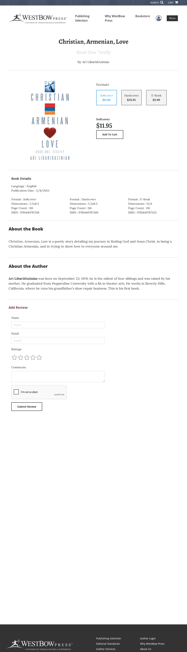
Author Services (105, 649)
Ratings (16, 349)
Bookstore (142, 16)
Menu (172, 18)
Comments (18, 367)
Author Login (148, 638)
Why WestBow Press (115, 18)
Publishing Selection (82, 18)
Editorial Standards (108, 643)
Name (15, 318)
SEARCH (155, 2)
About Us (145, 649)
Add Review (18, 308)
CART (171, 2)
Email (15, 333)
